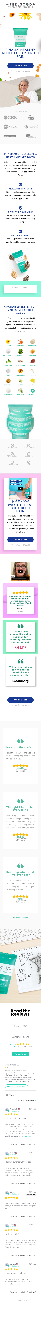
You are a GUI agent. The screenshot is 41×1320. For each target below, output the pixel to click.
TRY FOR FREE (20, 66)
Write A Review (20, 1054)
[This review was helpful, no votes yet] (30, 1183)
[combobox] (26, 1100)
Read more (27, 1136)
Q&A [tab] (25, 1026)
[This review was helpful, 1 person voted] (30, 1144)
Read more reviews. (21, 918)
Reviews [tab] (17, 1026)
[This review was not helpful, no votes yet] (33, 1144)
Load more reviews (20, 1301)
